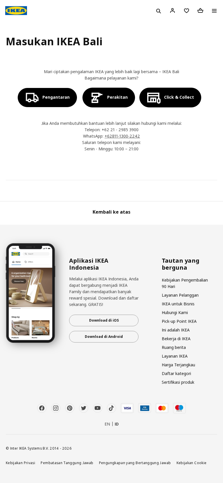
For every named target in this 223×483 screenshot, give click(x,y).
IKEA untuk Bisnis (178, 304)
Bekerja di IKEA (176, 338)
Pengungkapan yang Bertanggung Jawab (135, 462)
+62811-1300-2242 (122, 136)
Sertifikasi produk (178, 382)
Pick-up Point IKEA (179, 321)
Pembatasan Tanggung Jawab (67, 462)
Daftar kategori (176, 373)
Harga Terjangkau (178, 364)
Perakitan (117, 97)
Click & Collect (179, 97)
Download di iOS (104, 320)
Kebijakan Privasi (20, 462)
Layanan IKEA (175, 356)
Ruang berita (174, 347)
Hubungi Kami (175, 312)
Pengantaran (56, 97)
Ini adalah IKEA (176, 330)
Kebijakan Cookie (192, 462)
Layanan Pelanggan (180, 295)
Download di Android (104, 336)
